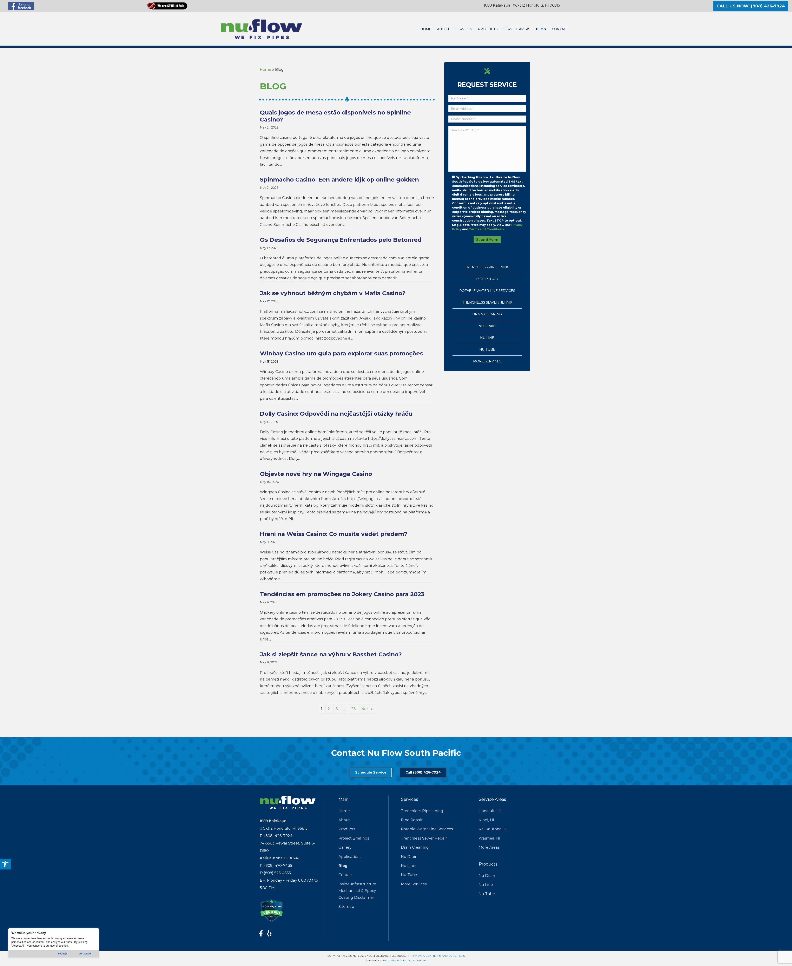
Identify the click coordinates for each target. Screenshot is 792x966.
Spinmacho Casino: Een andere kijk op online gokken (339, 179)
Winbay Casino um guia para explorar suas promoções (341, 353)
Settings (62, 953)
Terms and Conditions (486, 229)
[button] (5, 864)
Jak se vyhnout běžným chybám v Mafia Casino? (332, 293)
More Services (487, 361)
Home (265, 69)
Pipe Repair (487, 279)
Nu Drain (487, 326)
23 (353, 709)
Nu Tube (487, 349)
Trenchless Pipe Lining (487, 267)
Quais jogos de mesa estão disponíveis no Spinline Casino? (335, 116)
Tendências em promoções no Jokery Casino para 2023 (342, 594)
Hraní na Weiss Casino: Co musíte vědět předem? (333, 533)
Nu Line (487, 338)
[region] (53, 943)
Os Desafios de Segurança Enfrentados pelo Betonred (341, 239)
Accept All (85, 953)
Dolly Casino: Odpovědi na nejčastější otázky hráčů (336, 413)
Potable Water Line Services (487, 291)
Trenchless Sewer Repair (487, 302)
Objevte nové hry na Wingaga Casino (316, 473)
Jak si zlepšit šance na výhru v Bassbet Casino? (331, 654)
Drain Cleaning (487, 314)
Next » (367, 709)
